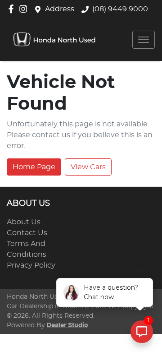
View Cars (88, 167)
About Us (23, 222)
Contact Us (27, 232)
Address (59, 9)
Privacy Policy (31, 265)
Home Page (34, 167)
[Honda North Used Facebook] (13, 9)
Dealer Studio (67, 325)
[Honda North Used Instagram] (25, 9)
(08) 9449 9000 (120, 9)
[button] (143, 40)
